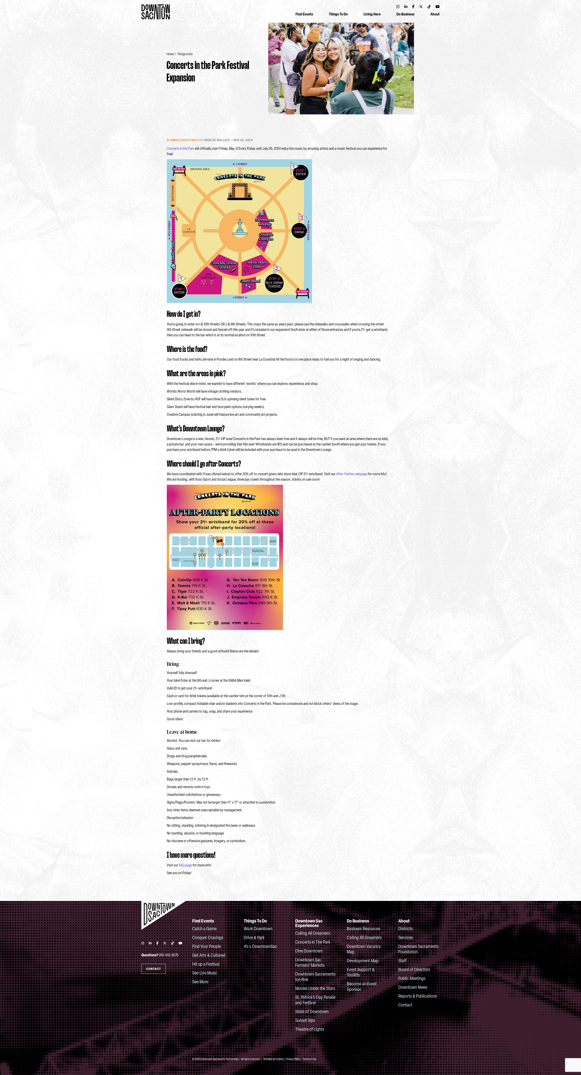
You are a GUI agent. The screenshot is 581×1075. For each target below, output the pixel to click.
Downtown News (412, 987)
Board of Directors (414, 970)
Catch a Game (204, 929)
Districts (405, 929)
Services (405, 938)
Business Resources (363, 929)
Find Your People (206, 947)
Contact (405, 1005)
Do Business (405, 14)
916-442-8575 (168, 955)
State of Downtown (311, 1012)
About (435, 14)
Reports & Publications (417, 996)
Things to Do (185, 54)
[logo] (163, 915)
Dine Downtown (309, 951)
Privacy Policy (293, 1059)
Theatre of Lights (309, 1029)
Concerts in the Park (180, 149)
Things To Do (338, 14)
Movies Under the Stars (315, 988)
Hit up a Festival (205, 964)
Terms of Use (309, 1059)
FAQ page (185, 865)
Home (170, 54)
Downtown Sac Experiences (309, 923)
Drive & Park (254, 938)
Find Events (304, 14)
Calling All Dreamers (312, 933)
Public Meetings (411, 979)
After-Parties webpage (351, 474)
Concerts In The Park (312, 942)
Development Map (362, 961)
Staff (402, 961)
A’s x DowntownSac (260, 947)
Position (280, 1059)
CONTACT (153, 969)
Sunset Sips (305, 1020)
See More (200, 982)
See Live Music (204, 973)
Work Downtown (258, 929)
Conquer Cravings (207, 938)
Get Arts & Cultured (208, 955)
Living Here (372, 14)
